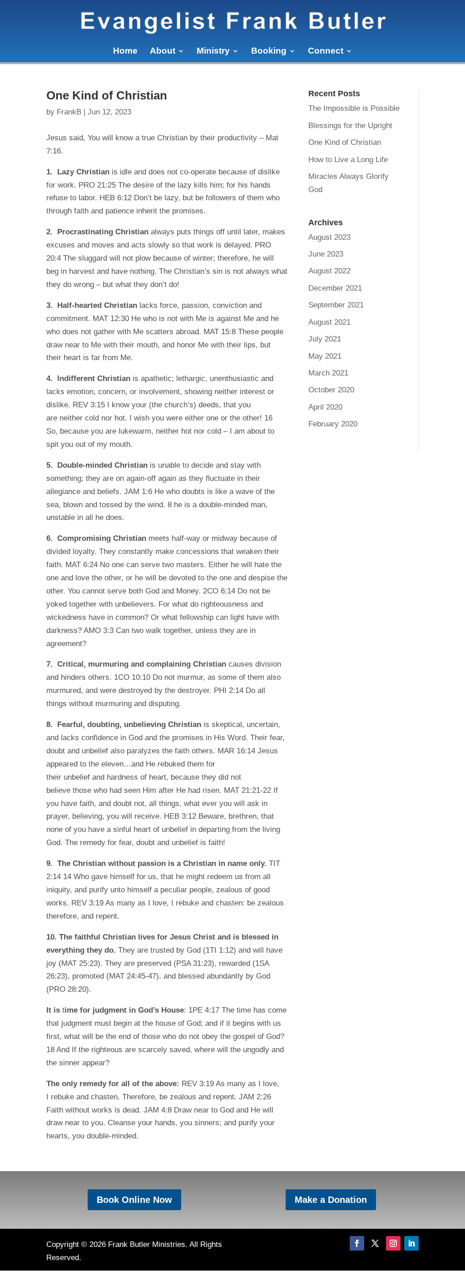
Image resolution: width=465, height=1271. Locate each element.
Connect (325, 51)
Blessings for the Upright (350, 125)
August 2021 (329, 322)
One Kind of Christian (344, 142)
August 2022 (329, 271)
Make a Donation (331, 1200)
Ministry (213, 51)
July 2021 (324, 339)
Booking (269, 51)
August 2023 (329, 237)
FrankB (69, 112)
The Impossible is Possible (354, 108)
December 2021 (335, 288)
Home (125, 51)
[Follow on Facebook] (357, 1243)
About (162, 51)
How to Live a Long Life (348, 159)
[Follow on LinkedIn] (411, 1243)
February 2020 (332, 424)
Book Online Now (134, 1200)
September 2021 (336, 305)
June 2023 (325, 254)
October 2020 (331, 390)
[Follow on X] (375, 1243)
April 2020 (325, 407)
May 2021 (324, 356)
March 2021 (328, 373)
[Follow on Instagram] (393, 1243)
